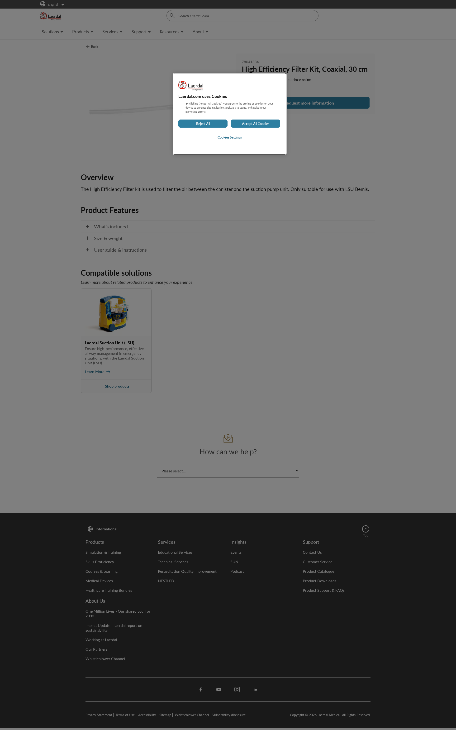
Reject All (203, 123)
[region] (230, 114)
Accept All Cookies (255, 123)
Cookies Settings (230, 137)
